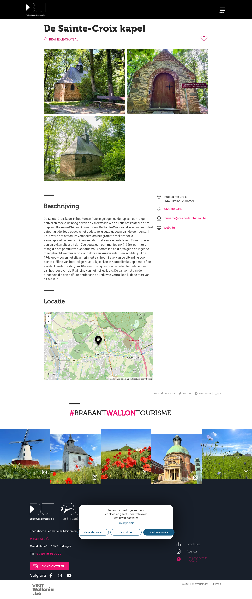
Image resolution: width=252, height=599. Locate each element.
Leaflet (112, 379)
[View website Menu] (222, 9)
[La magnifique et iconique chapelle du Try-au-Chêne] (75, 459)
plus (217, 394)
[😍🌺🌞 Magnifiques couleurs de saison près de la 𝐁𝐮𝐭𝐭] (126, 454)
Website (169, 227)
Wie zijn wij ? (37, 538)
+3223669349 (173, 209)
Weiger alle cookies (93, 532)
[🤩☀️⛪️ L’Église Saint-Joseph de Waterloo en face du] (176, 459)
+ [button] (48, 316)
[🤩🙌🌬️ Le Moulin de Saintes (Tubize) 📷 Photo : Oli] (25, 454)
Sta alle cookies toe (159, 532)
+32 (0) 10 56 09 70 (48, 553)
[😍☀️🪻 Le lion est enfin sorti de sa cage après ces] (227, 454)
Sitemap (216, 584)
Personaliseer (126, 532)
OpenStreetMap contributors (139, 379)
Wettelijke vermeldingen (195, 584)
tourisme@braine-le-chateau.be (185, 218)
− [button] (48, 321)
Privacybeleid (126, 523)
